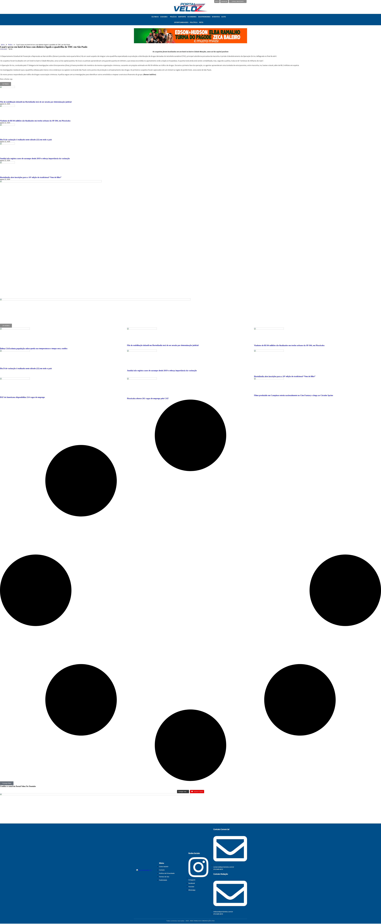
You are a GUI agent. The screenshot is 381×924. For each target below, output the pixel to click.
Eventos (216, 17)
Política (193, 22)
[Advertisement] (18, 280)
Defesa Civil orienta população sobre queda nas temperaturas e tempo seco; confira (33, 348)
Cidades (163, 17)
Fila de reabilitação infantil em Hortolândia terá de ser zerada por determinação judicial (36, 102)
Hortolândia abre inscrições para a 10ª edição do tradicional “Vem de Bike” (30, 177)
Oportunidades (181, 22)
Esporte (182, 17)
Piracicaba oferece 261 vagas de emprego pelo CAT (148, 398)
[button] (164, 17)
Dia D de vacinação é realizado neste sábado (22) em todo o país (26, 140)
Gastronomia (204, 17)
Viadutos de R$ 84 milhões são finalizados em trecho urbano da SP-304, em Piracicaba (35, 121)
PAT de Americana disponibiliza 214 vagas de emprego (22, 397)
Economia (192, 17)
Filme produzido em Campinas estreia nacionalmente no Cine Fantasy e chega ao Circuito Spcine (293, 395)
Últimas (155, 17)
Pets (201, 22)
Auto (223, 17)
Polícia (173, 17)
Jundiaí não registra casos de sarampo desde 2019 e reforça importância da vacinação (35, 158)
